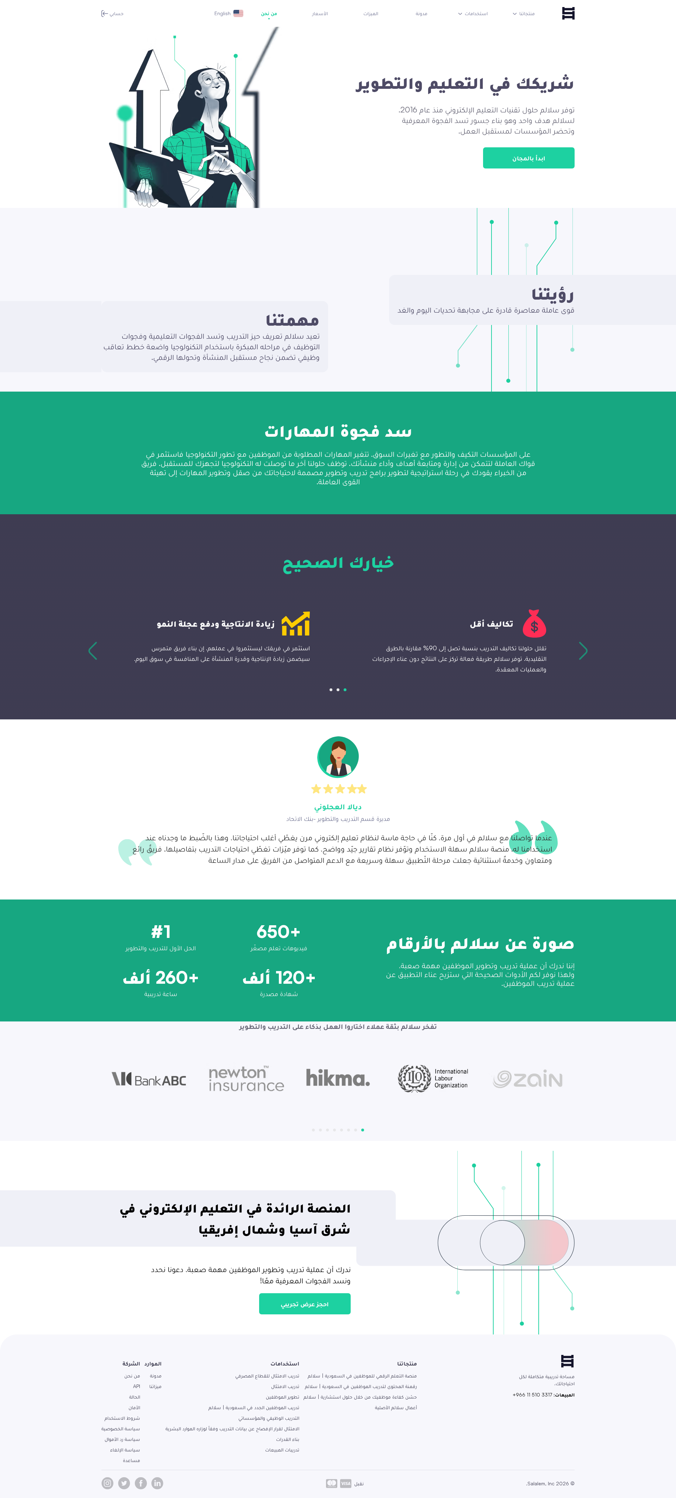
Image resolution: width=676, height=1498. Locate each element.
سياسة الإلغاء (125, 1450)
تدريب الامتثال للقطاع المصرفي (267, 1376)
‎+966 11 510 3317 (532, 1395)
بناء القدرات (287, 1439)
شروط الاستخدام (122, 1418)
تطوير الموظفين (282, 1397)
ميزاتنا (155, 1386)
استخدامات (284, 1363)
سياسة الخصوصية (120, 1428)
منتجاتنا (407, 1363)
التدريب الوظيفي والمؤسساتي (268, 1418)
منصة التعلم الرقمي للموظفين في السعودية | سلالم (362, 1376)
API (136, 1386)
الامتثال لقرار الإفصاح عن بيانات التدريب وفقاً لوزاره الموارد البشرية (232, 1428)
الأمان (134, 1407)
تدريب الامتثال (285, 1386)
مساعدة (131, 1460)
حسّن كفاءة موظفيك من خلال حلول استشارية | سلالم (360, 1397)
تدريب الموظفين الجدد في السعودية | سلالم (253, 1407)
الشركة (131, 1363)
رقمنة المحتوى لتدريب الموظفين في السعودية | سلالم (361, 1386)
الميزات (370, 13)
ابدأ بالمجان (528, 158)
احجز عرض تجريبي (305, 1304)
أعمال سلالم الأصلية (396, 1407)
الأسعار (320, 13)
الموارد (153, 1363)
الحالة (134, 1397)
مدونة (421, 13)
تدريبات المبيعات (282, 1450)
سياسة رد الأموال (122, 1439)
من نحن (269, 13)
